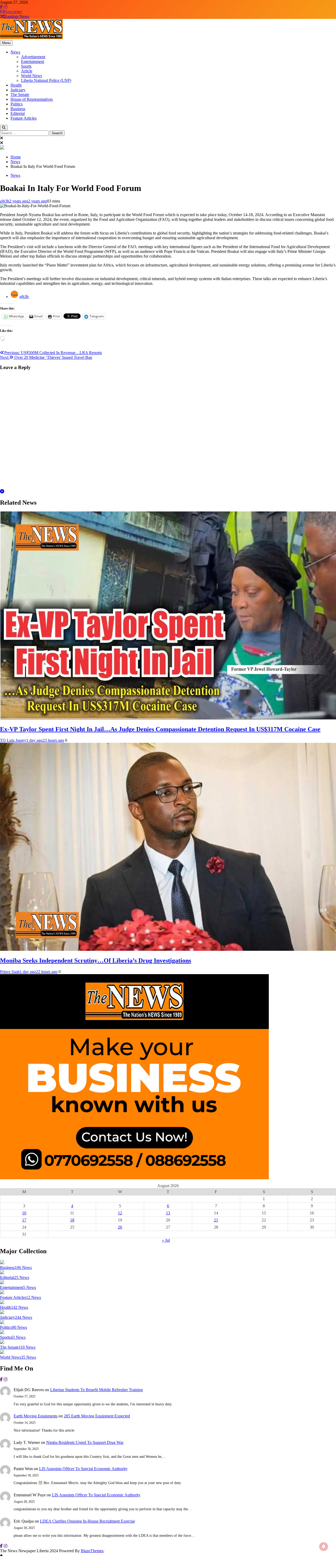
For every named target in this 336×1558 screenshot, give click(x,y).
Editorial (17, 113)
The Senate (19, 94)
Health (16, 85)
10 (24, 1213)
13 (168, 1213)
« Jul (166, 1240)
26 (120, 1227)
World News (31, 75)
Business (17, 108)
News (15, 52)
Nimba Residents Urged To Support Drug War (84, 1442)
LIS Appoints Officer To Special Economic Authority (83, 1468)
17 (24, 1220)
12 (120, 1213)
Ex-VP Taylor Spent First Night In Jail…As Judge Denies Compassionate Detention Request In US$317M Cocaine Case (160, 729)
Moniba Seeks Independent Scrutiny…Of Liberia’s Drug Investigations (95, 960)
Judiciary (17, 90)
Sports (26, 66)
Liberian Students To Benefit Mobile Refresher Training (96, 1390)
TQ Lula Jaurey (13, 740)
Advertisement (33, 57)
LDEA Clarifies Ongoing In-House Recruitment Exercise (87, 1521)
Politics (16, 104)
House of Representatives (31, 99)
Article (26, 71)
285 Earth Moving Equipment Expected (97, 1416)
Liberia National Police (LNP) (46, 80)
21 (216, 1220)
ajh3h (4, 201)
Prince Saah (10, 971)
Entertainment (32, 61)
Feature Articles (23, 118)
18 (72, 1220)
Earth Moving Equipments (35, 1416)
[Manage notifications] (323, 1546)
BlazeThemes (92, 1551)
